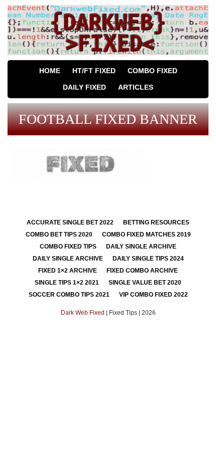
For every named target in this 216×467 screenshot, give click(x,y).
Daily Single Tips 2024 (148, 258)
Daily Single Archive (141, 246)
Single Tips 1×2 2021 (67, 282)
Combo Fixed (152, 71)
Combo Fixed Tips (68, 246)
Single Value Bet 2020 (145, 282)
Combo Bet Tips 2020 (59, 234)
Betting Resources (156, 222)
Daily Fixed (84, 87)
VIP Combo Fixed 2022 (153, 294)
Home (49, 71)
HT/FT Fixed (94, 71)
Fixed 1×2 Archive (67, 270)
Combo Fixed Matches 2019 (146, 234)
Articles (135, 87)
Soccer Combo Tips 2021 (69, 294)
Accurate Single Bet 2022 (70, 222)
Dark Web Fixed (82, 312)
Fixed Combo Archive (142, 270)
